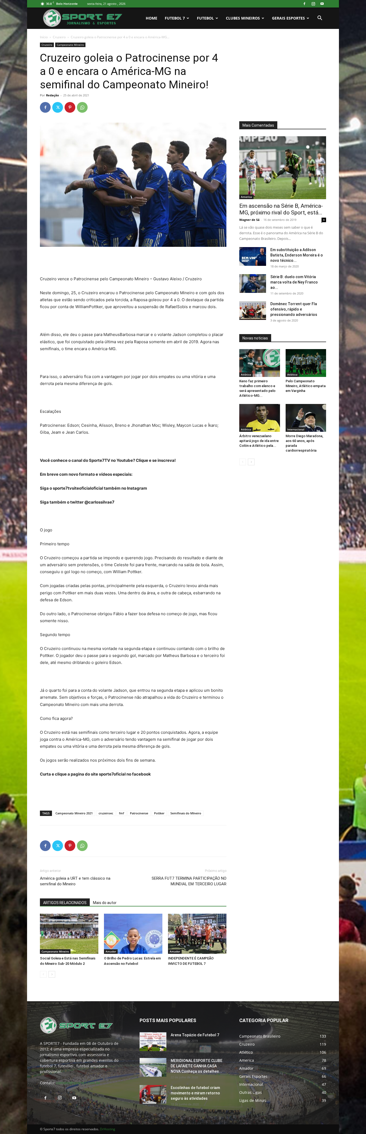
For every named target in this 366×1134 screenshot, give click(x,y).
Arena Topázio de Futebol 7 (195, 1035)
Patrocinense (139, 813)
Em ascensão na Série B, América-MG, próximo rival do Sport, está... (281, 209)
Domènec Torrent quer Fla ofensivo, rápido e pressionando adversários (293, 309)
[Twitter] (57, 107)
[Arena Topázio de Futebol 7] (153, 1041)
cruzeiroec (106, 813)
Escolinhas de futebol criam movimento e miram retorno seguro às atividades (195, 1093)
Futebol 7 (175, 18)
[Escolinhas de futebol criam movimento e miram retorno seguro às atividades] (153, 1094)
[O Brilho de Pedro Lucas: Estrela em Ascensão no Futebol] (133, 934)
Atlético (246, 374)
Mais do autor (105, 903)
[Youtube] (322, 3)
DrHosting (107, 1129)
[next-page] (51, 974)
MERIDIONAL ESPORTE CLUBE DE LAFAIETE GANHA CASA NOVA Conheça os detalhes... (196, 1066)
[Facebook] (304, 3)
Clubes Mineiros (243, 18)
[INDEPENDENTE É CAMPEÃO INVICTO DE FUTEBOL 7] (197, 934)
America (246, 197)
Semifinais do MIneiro (185, 813)
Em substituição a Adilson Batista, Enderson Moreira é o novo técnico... (296, 255)
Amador (111, 951)
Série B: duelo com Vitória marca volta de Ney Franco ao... (294, 282)
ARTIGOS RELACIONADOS (65, 903)
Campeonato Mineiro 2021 (74, 813)
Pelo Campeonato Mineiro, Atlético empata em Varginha (306, 386)
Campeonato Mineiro (70, 45)
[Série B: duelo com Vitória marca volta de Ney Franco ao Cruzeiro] (252, 283)
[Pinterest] (70, 107)
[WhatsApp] (82, 107)
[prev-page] (43, 974)
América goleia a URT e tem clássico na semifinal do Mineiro (75, 881)
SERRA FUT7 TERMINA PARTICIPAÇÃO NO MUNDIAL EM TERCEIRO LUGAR (189, 881)
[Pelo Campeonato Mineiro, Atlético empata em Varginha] (306, 363)
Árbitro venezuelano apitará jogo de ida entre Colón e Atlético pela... (259, 441)
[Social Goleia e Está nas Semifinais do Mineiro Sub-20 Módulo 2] (69, 934)
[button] (319, 18)
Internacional (295, 429)
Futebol (205, 18)
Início (44, 37)
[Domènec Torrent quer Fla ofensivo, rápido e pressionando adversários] (252, 310)
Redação (52, 95)
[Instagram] (313, 3)
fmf (121, 813)
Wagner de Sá (249, 220)
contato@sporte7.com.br (78, 1082)
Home (151, 18)
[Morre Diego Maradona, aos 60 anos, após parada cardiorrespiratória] (306, 418)
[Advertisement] (133, 262)
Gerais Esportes (288, 18)
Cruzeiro (59, 37)
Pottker (159, 813)
